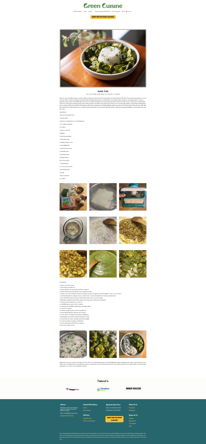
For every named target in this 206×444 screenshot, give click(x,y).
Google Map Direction (66, 416)
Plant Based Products (102, 11)
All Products (87, 410)
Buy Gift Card (87, 418)
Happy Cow (132, 421)
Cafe (85, 11)
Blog (123, 11)
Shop (90, 11)
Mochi (85, 408)
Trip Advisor (132, 423)
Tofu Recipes (108, 94)
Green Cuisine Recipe (98, 94)
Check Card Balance (89, 421)
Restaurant (78, 11)
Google (131, 418)
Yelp (130, 426)
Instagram (132, 410)
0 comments (116, 94)
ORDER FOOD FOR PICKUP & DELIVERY (103, 17)
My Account (116, 11)
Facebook (132, 408)
